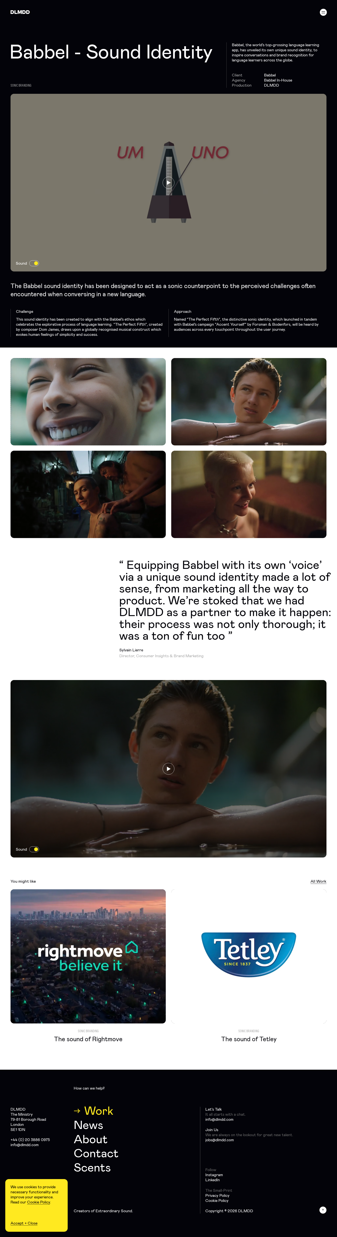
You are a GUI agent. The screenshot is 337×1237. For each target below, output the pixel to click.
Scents (92, 1167)
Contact (96, 1153)
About (91, 1139)
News (88, 1125)
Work (99, 1110)
